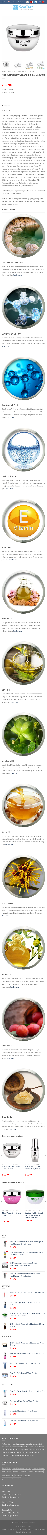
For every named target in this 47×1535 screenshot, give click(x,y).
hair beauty (23, 1471)
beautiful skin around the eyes (21, 1468)
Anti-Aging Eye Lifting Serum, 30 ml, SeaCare (33, 1168)
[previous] (5, 37)
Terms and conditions (28, 1523)
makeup (31, 1471)
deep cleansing (6, 1471)
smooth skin (18, 1475)
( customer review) (8, 81)
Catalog (11, 71)
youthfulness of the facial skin (11, 1479)
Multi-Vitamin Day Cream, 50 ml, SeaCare (11, 1214)
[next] (42, 37)
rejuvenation (39, 1471)
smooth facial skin (7, 1475)
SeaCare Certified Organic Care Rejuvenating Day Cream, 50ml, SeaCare (34, 1215)
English (4, 2)
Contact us (21, 2)
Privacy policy (16, 1523)
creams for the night (38, 1468)
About (14, 2)
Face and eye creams (26, 71)
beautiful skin (6, 1468)
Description (6, 106)
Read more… (17, 275)
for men (15, 1471)
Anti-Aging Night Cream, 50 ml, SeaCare (11, 1168)
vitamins (27, 1475)
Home (4, 71)
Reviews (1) (6, 110)
